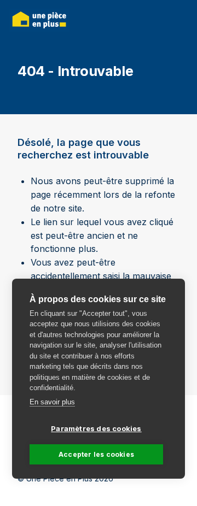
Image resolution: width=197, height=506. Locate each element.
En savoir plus (52, 402)
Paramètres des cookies (96, 428)
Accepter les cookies (96, 454)
